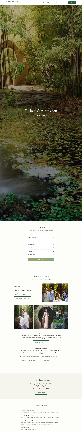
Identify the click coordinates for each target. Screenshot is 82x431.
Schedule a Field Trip (41, 342)
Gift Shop (49, 2)
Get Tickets (72, 2)
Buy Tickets (41, 259)
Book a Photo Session (41, 367)
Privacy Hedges (56, 2)
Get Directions (41, 393)
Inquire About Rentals (22, 298)
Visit (44, 2)
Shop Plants (64, 2)
